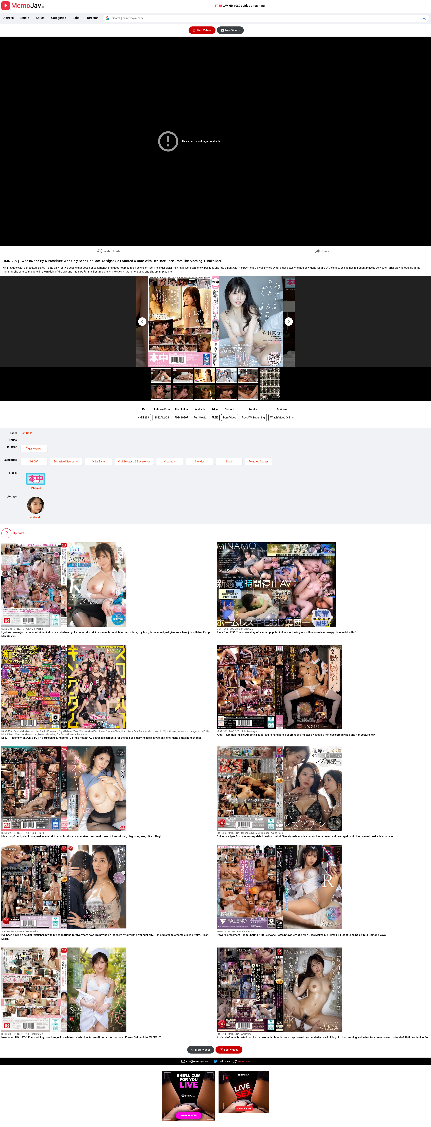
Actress (8, 18)
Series (40, 18)
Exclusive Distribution (66, 461)
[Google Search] (424, 18)
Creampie (169, 461)
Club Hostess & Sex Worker (134, 461)
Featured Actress (259, 461)
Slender (199, 461)
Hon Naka (26, 433)
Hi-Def (34, 461)
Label (76, 18)
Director (92, 18)
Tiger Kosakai (34, 448)
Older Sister (99, 461)
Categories (58, 18)
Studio (24, 18)
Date (229, 461)
